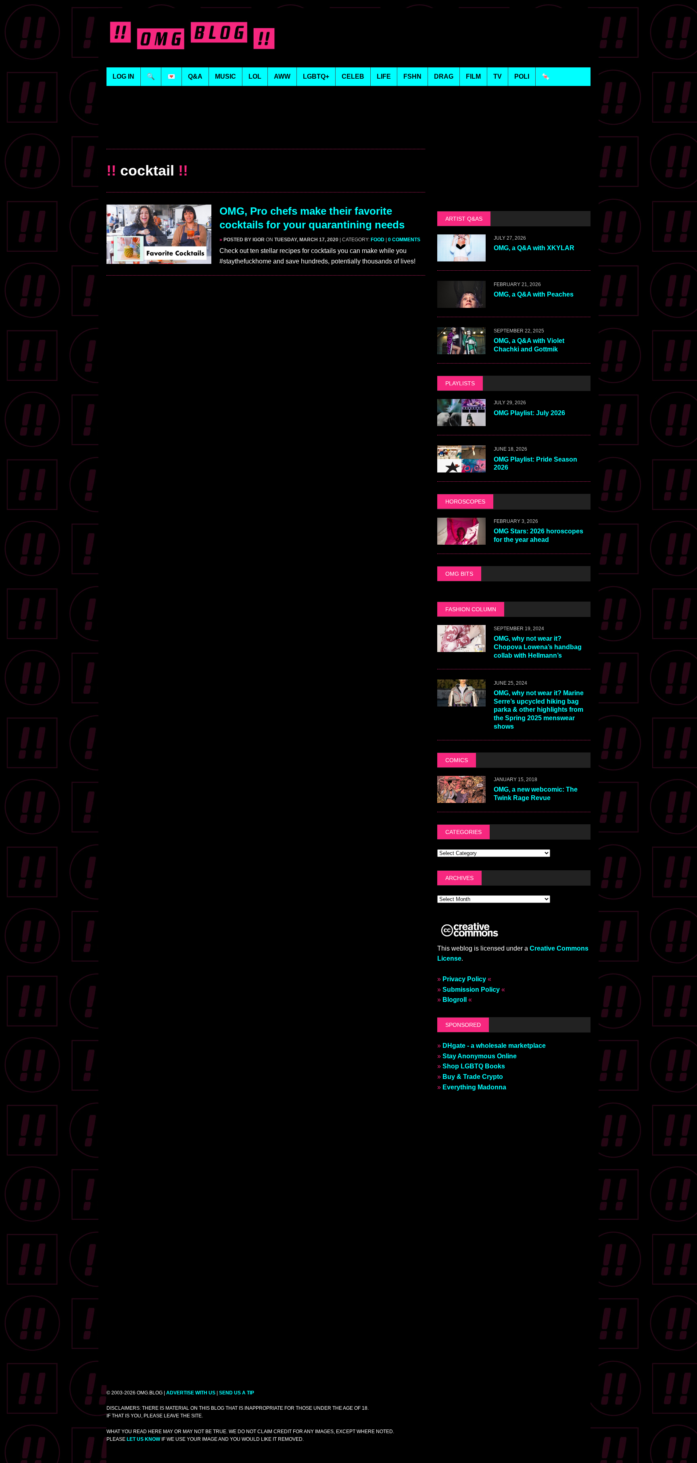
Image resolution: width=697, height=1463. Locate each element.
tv (497, 76)
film (473, 76)
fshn (412, 76)
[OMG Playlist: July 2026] (461, 421)
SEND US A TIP (236, 1393)
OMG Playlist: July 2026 (529, 413)
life (384, 76)
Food (377, 239)
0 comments (404, 239)
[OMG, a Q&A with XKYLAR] (461, 256)
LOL (254, 76)
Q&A (195, 76)
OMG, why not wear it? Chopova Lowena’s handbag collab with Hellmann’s (538, 647)
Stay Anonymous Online (479, 1056)
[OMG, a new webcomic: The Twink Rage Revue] (461, 797)
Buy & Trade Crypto (472, 1076)
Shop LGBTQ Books (473, 1066)
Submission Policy (471, 989)
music (225, 76)
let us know (143, 1439)
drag (443, 76)
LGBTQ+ (316, 76)
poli (521, 76)
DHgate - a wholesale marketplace (494, 1045)
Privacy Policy (464, 979)
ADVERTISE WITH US (190, 1393)
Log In (123, 76)
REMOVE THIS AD (266, 131)
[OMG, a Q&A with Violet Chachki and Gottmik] (461, 349)
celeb (353, 76)
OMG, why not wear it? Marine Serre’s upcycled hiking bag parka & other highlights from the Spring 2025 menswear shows (539, 710)
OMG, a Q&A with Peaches (534, 294)
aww (282, 76)
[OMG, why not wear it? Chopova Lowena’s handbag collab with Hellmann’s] (461, 646)
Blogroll (454, 999)
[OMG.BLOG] (192, 33)
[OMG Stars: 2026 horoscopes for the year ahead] (461, 539)
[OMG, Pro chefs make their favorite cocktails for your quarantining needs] (158, 258)
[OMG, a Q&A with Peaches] (461, 302)
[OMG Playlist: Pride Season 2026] (461, 467)
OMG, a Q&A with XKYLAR (534, 248)
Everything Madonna (474, 1087)
